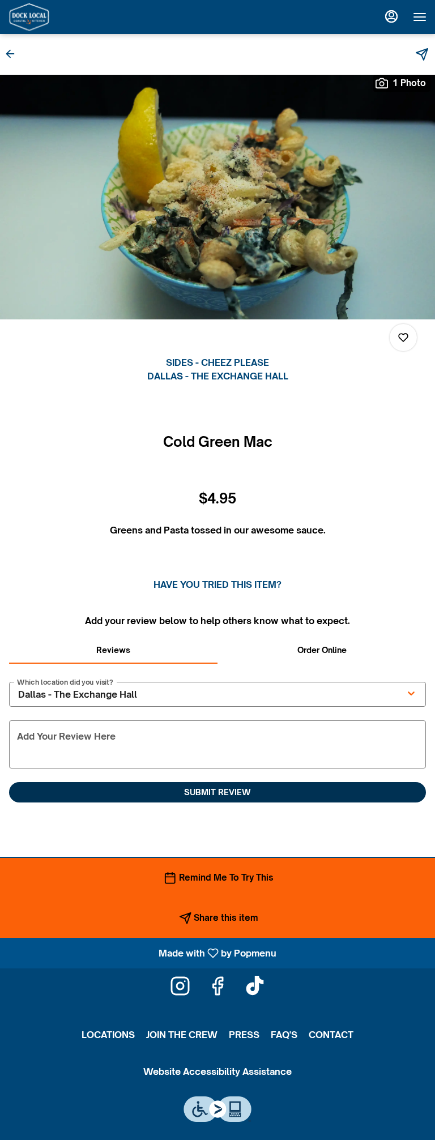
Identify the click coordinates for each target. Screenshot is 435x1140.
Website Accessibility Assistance (217, 1071)
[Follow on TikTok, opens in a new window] (255, 988)
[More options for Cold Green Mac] (403, 337)
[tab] (113, 650)
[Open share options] (422, 54)
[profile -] (391, 16)
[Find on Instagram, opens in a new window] (180, 988)
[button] (13, 54)
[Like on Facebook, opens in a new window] (217, 988)
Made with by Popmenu (142, 952)
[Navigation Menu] (419, 17)
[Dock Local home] (59, 17)
